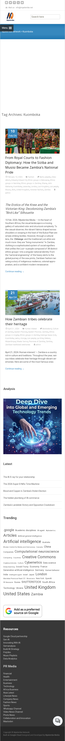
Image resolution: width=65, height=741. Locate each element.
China (47, 546)
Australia (46, 542)
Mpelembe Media (52, 735)
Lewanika (26, 186)
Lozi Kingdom (43, 186)
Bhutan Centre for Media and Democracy (19, 547)
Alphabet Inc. (51, 530)
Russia (17, 582)
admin (38, 345)
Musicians (31, 579)
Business (7, 683)
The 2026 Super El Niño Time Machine (21, 484)
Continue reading (14, 271)
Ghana (44, 183)
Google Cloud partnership (15, 636)
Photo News (9, 715)
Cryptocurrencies (9, 563)
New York (40, 578)
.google (8, 530)
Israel (25, 575)
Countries (17, 558)
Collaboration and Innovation (17, 718)
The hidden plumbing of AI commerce (21, 498)
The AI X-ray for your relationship (19, 477)
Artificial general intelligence (30, 536)
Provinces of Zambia (37, 341)
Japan (31, 574)
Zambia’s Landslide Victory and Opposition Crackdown (29, 505)
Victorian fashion (36, 190)
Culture (20, 563)
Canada (39, 547)
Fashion (31, 177)
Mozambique (10, 341)
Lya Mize (40, 338)
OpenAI (48, 578)
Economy (34, 566)
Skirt (13, 190)
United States (16, 593)
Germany (39, 570)
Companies (8, 552)
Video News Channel (13, 712)
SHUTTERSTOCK (31, 581)
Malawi (47, 338)
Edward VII (22, 180)
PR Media (9, 666)
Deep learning (9, 567)
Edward (14, 180)
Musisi (8, 190)
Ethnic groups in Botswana (38, 180)
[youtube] (22, 3)
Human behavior (52, 570)
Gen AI (6, 639)
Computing (7, 558)
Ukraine (19, 588)
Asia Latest (8, 692)
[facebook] (6, 3)
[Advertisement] (32, 73)
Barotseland (47, 329)
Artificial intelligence (22, 541)
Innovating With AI (11, 643)
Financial (7, 673)
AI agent (41, 530)
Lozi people (54, 186)
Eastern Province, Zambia (38, 332)
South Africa (48, 582)
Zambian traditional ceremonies (17, 345)
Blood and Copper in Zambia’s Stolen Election (24, 491)
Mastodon (8, 721)
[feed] (18, 3)
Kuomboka (17, 186)
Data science (49, 562)
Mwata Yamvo (22, 341)
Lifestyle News (10, 696)
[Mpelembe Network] (8, 16)
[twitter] (10, 3)
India (5, 574)
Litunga (23, 338)
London (34, 186)
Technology (9, 588)
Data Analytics (10, 658)
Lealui (17, 338)
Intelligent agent (15, 575)
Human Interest (31, 329)
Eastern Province (20, 332)
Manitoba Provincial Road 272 (14, 579)
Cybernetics (33, 562)
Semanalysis (9, 646)
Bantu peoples (45, 177)
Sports (6, 705)
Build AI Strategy (11, 649)
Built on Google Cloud (12, 735)
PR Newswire (8, 582)
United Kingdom (22, 190)
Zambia (47, 190)
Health (6, 677)
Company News (10, 699)
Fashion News (9, 702)
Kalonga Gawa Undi (48, 335)
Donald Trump (22, 567)
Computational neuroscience (37, 551)
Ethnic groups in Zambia (31, 183)
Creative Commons (39, 557)
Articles (10, 535)
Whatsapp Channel (12, 708)
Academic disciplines (25, 530)
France (44, 566)
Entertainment (10, 680)
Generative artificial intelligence (18, 570)
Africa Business (10, 689)
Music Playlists (10, 655)
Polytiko (7, 652)
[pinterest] (14, 3)
